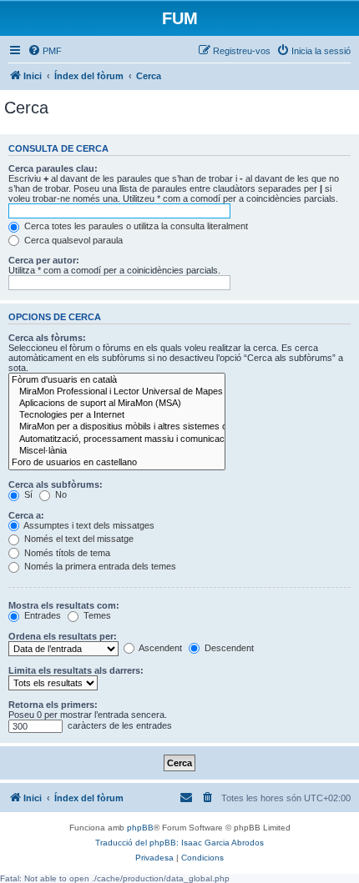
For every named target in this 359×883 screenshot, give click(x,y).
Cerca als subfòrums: (55, 484)
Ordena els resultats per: (62, 636)
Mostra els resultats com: (63, 605)
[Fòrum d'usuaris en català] (117, 380)
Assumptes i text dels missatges (88, 525)
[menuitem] (45, 51)
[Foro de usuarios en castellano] (117, 463)
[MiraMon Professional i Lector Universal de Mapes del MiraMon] (117, 392)
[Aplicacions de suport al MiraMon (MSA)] (117, 403)
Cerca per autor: (43, 260)
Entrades (41, 615)
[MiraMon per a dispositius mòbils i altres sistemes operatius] (117, 427)
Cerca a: (26, 515)
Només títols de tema (66, 553)
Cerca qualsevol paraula (72, 240)
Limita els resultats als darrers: (76, 670)
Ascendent (159, 648)
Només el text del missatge (78, 539)
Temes (96, 615)
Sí (27, 494)
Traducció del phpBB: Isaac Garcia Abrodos (179, 842)
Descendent (228, 648)
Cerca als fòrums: (47, 338)
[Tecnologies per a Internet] (117, 415)
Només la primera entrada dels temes (99, 566)
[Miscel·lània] (117, 451)
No (60, 494)
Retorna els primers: (53, 705)
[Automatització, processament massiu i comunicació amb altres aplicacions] (117, 439)
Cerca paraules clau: (53, 168)
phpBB (140, 827)
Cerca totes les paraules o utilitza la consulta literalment (135, 226)
